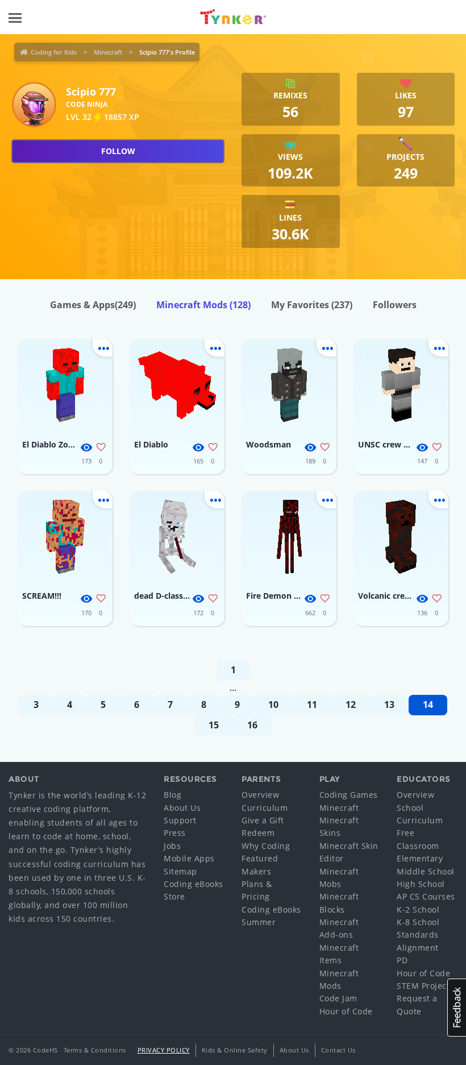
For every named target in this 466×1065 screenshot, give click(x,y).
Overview (260, 794)
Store (174, 896)
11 (312, 704)
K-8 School (418, 922)
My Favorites (311, 305)
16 (252, 725)
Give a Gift (263, 820)
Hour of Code (346, 1011)
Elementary (420, 858)
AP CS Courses (426, 896)
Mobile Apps (189, 858)
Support (180, 820)
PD (402, 960)
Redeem (258, 832)
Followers (395, 305)
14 (428, 704)
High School (421, 883)
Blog (172, 794)
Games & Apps (93, 305)
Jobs (172, 845)
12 (351, 704)
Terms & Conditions (95, 1050)
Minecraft (108, 52)
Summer (259, 922)
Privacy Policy (164, 1050)
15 (214, 725)
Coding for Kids (54, 52)
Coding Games (348, 794)
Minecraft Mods (203, 305)
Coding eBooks (193, 883)
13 (389, 704)
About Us (182, 807)
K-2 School (418, 909)
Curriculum (265, 807)
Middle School (426, 871)
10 (273, 704)
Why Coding (266, 845)
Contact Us (338, 1050)
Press (175, 832)
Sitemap (180, 871)
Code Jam (338, 998)
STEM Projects (425, 985)
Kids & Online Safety (235, 1050)
